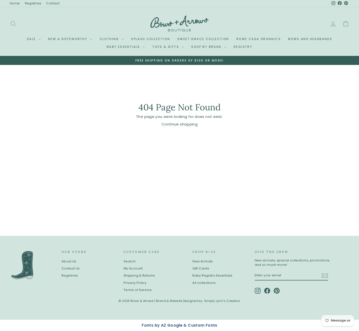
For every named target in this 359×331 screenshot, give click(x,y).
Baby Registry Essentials (212, 275)
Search (130, 261)
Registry (243, 47)
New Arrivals (202, 261)
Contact (53, 3)
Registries (33, 3)
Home (15, 3)
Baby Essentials (124, 47)
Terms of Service (138, 290)
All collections (204, 283)
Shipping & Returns (139, 275)
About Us (69, 261)
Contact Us (71, 268)
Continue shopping (179, 124)
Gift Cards (200, 268)
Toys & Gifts (166, 47)
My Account (133, 268)
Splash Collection (150, 39)
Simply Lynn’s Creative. (222, 301)
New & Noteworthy (68, 39)
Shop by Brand (207, 47)
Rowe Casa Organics (258, 39)
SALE (32, 39)
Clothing (110, 39)
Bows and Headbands (310, 39)
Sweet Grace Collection (203, 39)
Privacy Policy (135, 283)
